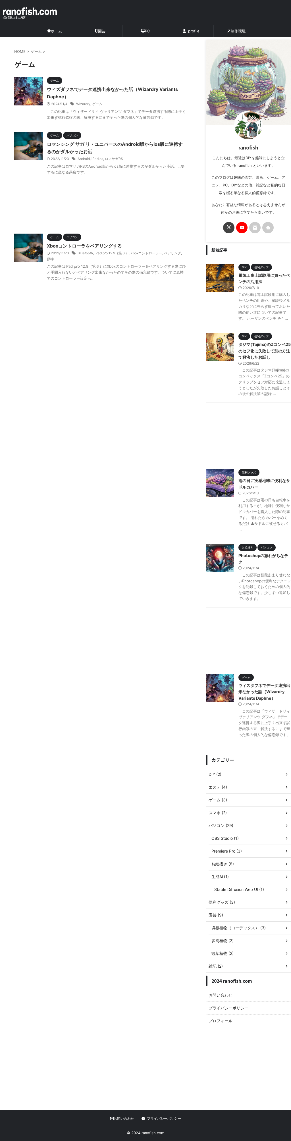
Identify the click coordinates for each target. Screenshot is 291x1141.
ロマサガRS (114, 159)
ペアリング (172, 253)
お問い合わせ (220, 995)
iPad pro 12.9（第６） (112, 253)
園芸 (101, 31)
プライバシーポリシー (228, 1007)
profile (193, 31)
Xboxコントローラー (146, 253)
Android (84, 159)
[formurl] (255, 227)
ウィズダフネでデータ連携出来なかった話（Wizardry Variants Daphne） (264, 692)
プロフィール (220, 1020)
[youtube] (242, 227)
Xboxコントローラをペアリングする (84, 246)
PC (147, 31)
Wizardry (83, 104)
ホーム (56, 31)
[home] (268, 227)
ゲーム (97, 104)
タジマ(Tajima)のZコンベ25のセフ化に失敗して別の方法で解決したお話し (264, 350)
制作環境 (238, 31)
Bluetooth (85, 253)
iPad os (97, 159)
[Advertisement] (100, 206)
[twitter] (228, 227)
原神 (50, 259)
